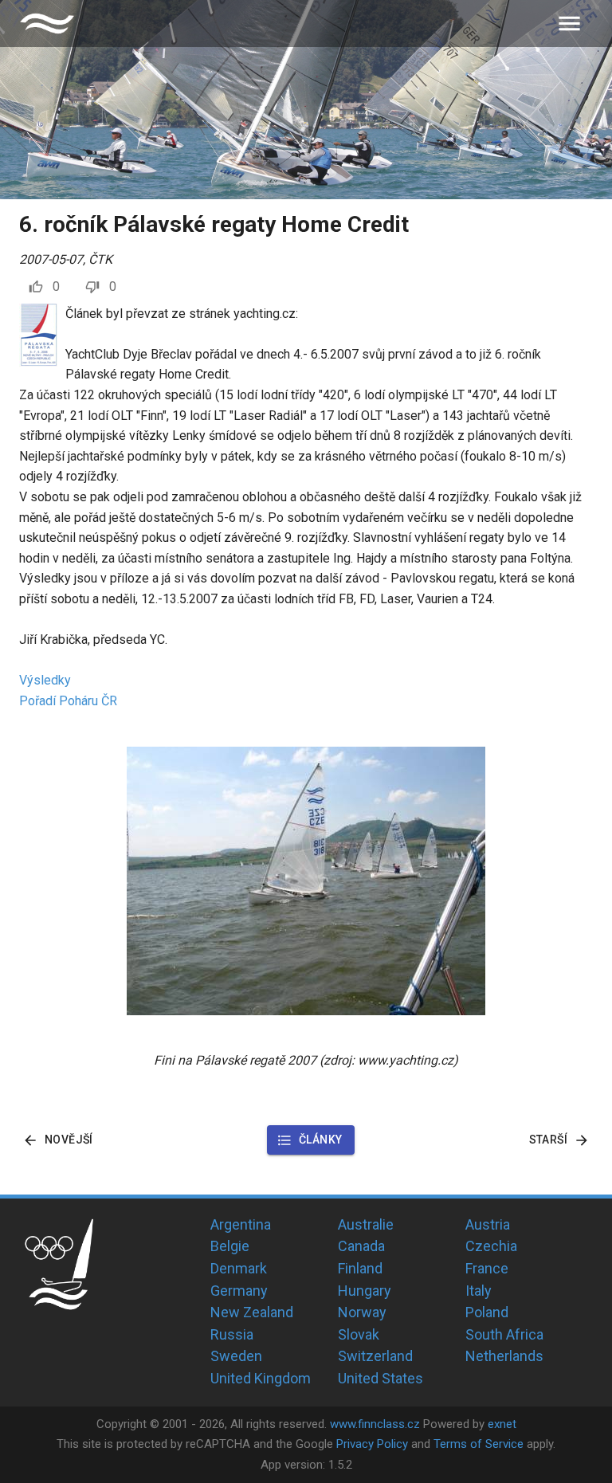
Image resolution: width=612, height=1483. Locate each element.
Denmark (238, 1268)
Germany (239, 1290)
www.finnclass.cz (375, 1424)
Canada (361, 1246)
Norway (362, 1312)
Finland (360, 1268)
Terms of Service (479, 1444)
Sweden (236, 1356)
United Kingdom (260, 1378)
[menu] (569, 23)
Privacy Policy (372, 1444)
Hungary (364, 1290)
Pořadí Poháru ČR (68, 700)
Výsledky (45, 680)
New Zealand (251, 1312)
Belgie (229, 1246)
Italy (478, 1290)
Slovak (358, 1334)
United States (380, 1378)
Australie (366, 1224)
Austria (487, 1224)
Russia (231, 1334)
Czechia (491, 1246)
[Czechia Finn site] (47, 23)
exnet (502, 1424)
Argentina (240, 1224)
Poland (486, 1312)
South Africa (504, 1334)
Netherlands (504, 1356)
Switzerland (375, 1356)
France (486, 1268)
